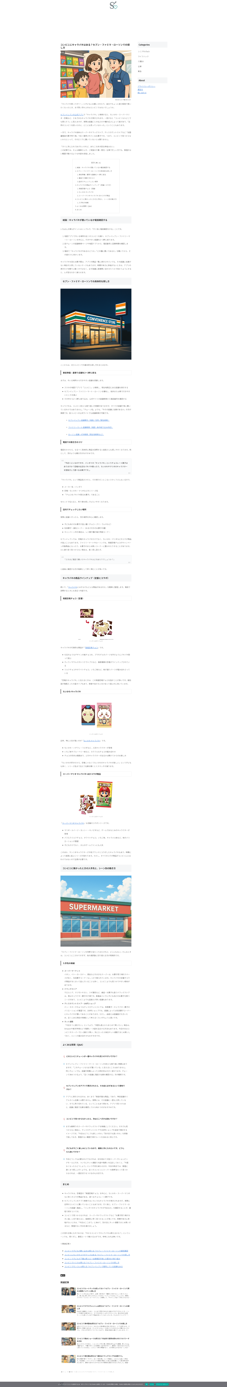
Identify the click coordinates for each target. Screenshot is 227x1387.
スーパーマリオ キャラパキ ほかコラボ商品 (94, 195)
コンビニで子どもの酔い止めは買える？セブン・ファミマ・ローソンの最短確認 (96, 1251)
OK (146, 1384)
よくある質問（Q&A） (85, 206)
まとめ (79, 209)
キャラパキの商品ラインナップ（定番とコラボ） (94, 185)
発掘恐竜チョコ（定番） (87, 188)
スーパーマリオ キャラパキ (73, 823)
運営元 (140, 89)
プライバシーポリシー (146, 86)
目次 (93, 162)
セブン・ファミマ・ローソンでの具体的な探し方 (94, 171)
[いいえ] (225, 1384)
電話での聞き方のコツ (87, 178)
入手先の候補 (83, 202)
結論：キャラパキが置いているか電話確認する (93, 167)
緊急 (64, 1275)
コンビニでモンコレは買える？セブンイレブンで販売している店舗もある (93, 1266)
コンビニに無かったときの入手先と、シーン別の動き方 (97, 199)
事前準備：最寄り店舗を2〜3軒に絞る (92, 174)
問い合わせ (142, 92)
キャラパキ (72, 587)
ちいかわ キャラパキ (86, 192)
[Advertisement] (113, 24)
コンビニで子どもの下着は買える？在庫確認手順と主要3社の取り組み (92, 1258)
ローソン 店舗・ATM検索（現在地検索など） (86, 434)
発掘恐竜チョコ (91, 647)
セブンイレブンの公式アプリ (72, 114)
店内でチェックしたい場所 (88, 181)
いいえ (152, 1384)
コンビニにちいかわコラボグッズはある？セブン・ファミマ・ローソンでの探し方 (97, 1254)
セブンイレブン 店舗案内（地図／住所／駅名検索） (88, 420)
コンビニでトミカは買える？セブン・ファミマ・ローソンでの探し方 (91, 1262)
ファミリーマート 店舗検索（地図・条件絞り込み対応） (90, 427)
